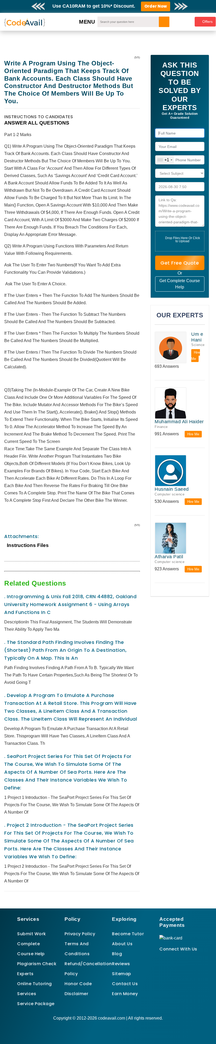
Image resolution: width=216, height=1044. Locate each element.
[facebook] (161, 958)
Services (26, 994)
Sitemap (121, 974)
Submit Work (31, 934)
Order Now (155, 6)
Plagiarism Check (36, 964)
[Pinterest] (167, 958)
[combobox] (164, 160)
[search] (164, 22)
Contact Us (125, 984)
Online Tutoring (34, 984)
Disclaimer (76, 994)
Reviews (121, 964)
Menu (87, 22)
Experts (25, 974)
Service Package (36, 1004)
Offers (207, 21)
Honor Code (78, 984)
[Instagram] (174, 958)
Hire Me (195, 355)
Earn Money (125, 994)
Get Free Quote (179, 263)
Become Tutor (128, 934)
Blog (117, 954)
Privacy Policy (80, 934)
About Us (122, 944)
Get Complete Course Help (179, 283)
